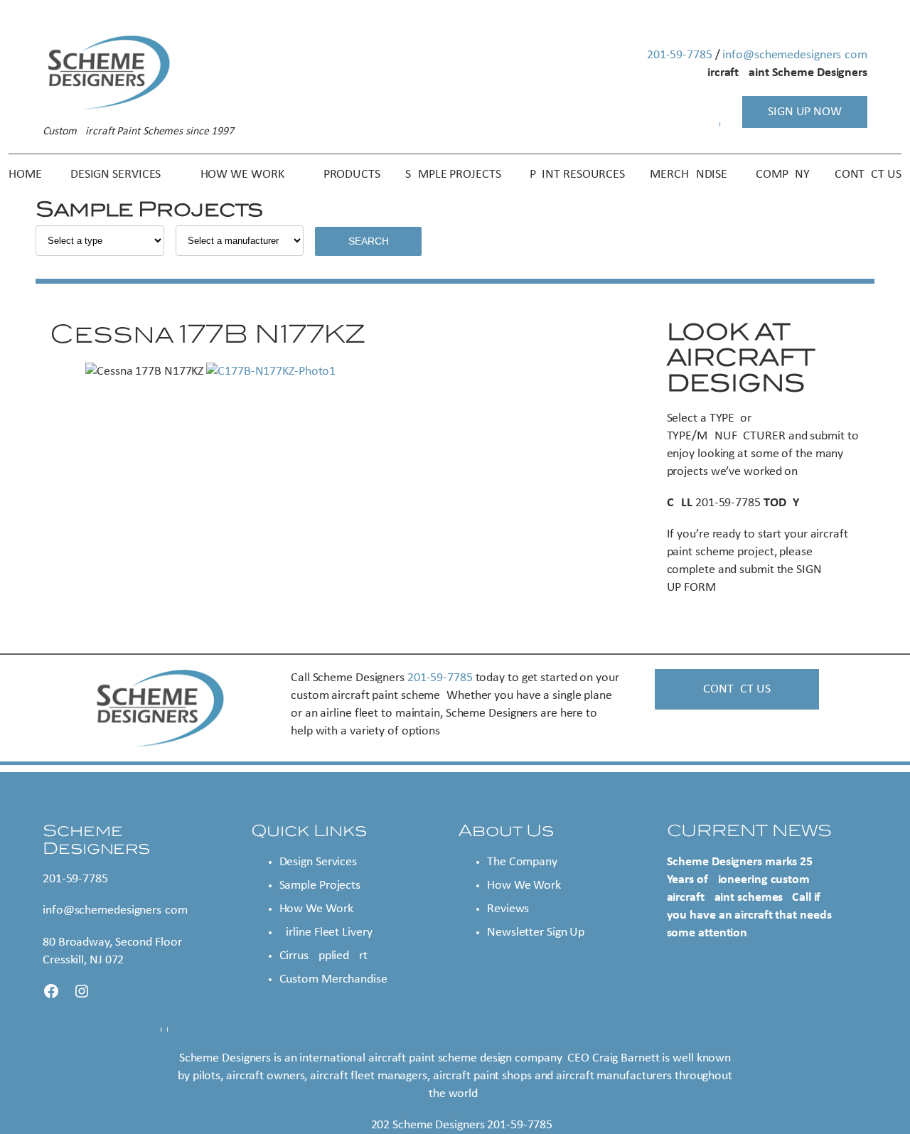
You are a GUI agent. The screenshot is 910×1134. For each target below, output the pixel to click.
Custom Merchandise (333, 979)
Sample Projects (320, 885)
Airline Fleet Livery (326, 932)
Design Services (318, 862)
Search (368, 241)
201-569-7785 (679, 55)
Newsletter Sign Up (535, 932)
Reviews (508, 909)
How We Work (316, 909)
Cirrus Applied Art (323, 956)
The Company (522, 862)
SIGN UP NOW (805, 112)
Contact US (736, 689)
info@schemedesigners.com (794, 55)
